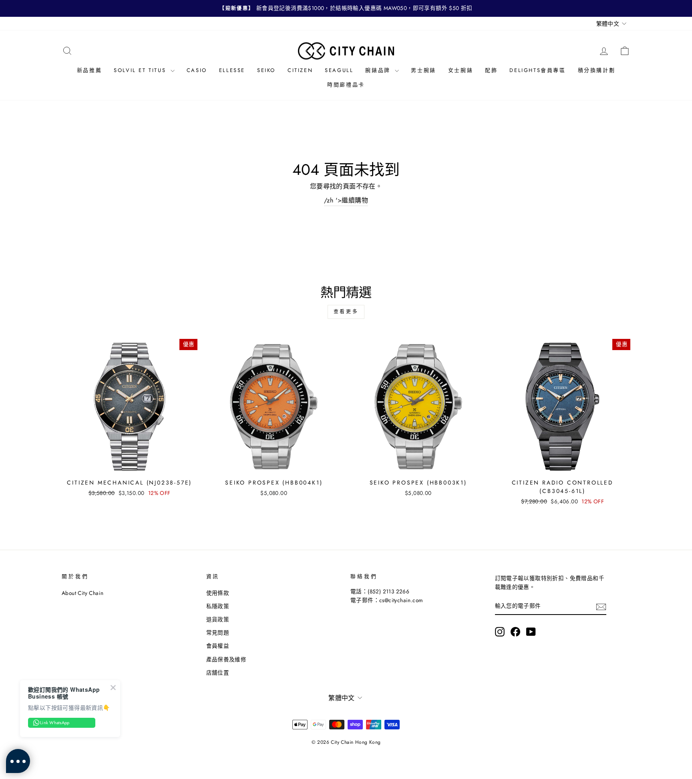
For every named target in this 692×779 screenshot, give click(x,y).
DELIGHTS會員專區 (537, 70)
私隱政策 (217, 606)
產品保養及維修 (226, 659)
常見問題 (217, 633)
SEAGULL (339, 70)
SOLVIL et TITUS (141, 70)
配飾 (491, 70)
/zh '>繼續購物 (346, 200)
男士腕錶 (423, 70)
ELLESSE (232, 70)
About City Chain (82, 593)
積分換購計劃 (597, 70)
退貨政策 (217, 619)
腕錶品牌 (379, 70)
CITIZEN (300, 70)
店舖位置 (217, 673)
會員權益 (217, 646)
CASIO (197, 70)
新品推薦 (89, 70)
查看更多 (346, 311)
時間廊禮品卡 (346, 84)
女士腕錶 (460, 70)
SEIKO (266, 70)
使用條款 (217, 593)
